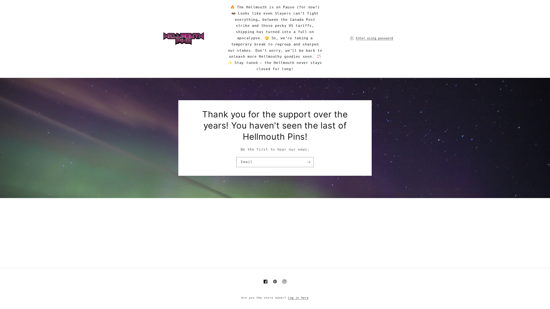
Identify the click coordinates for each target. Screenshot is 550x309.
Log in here (298, 297)
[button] (371, 38)
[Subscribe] (308, 162)
